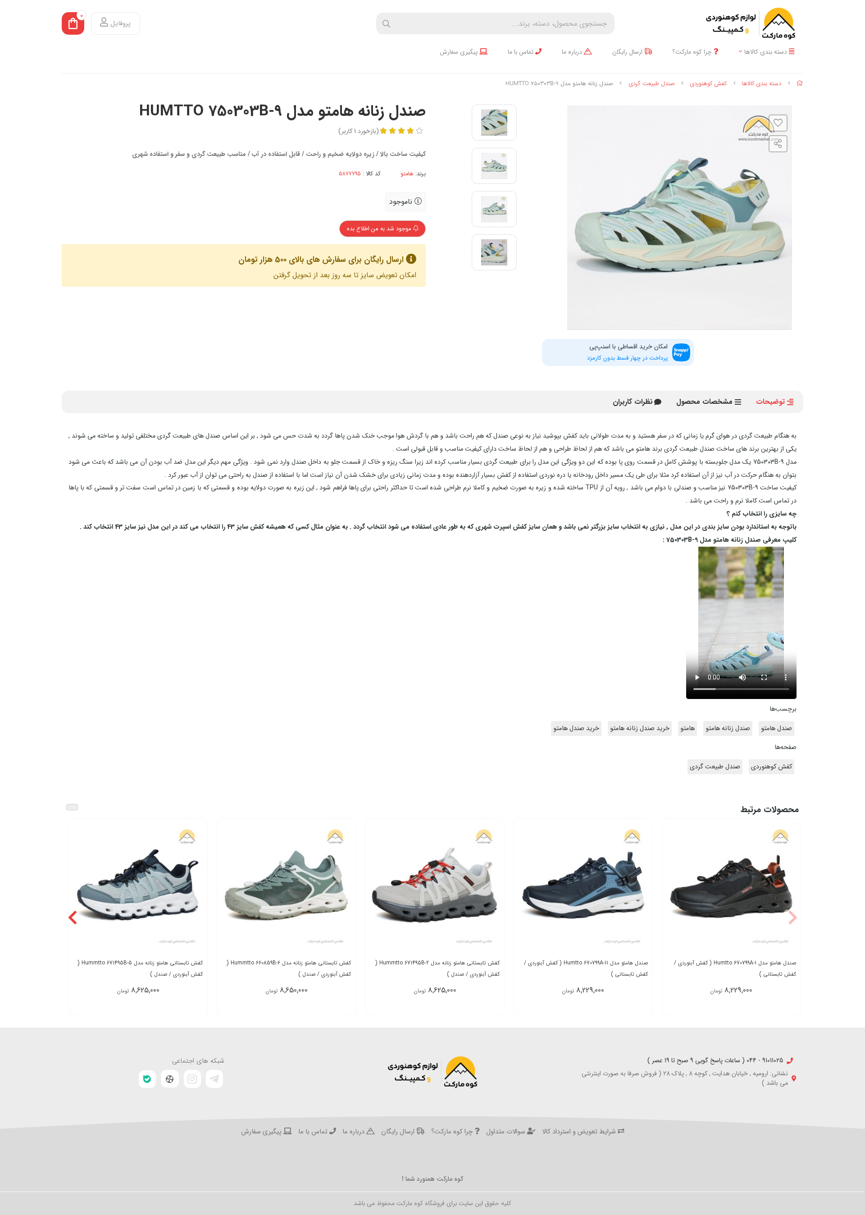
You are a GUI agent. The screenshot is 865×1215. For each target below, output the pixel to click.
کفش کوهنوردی (708, 83)
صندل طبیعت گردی (651, 83)
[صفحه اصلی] (800, 83)
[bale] (147, 1079)
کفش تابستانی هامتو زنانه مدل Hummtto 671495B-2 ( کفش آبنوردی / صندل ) (437, 968)
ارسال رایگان (628, 52)
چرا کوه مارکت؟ (693, 52)
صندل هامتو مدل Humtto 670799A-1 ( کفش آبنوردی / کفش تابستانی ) (735, 968)
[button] (793, 917)
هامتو (407, 173)
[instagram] (192, 1079)
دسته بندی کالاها (766, 52)
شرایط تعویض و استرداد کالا (580, 1132)
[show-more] (789, 887)
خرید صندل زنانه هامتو (639, 728)
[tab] (633, 402)
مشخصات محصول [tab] (704, 401)
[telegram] (214, 1079)
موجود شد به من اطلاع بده (380, 228)
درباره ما (573, 52)
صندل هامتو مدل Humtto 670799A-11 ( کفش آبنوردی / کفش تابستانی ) (586, 968)
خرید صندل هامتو (576, 728)
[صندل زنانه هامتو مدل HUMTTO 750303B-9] (432, 1072)
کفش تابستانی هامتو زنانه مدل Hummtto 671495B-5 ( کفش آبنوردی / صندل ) (140, 968)
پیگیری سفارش (459, 52)
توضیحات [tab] (770, 401)
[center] (386, 23)
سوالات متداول (506, 1132)
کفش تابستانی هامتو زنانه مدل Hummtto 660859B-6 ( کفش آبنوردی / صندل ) (289, 968)
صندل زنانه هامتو (728, 728)
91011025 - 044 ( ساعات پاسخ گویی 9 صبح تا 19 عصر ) (715, 1060)
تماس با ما (521, 52)
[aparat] (170, 1079)
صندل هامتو (776, 728)
